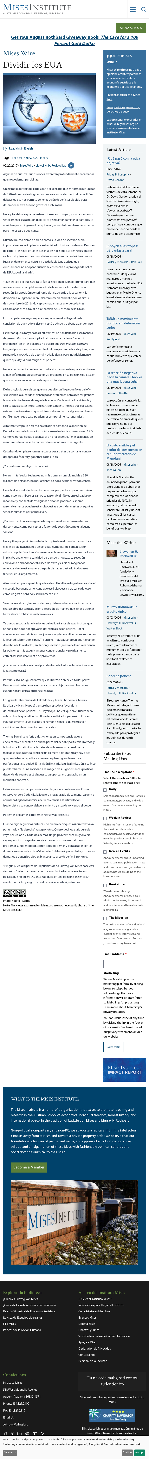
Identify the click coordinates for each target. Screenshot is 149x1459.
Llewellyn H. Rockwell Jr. (51, 165)
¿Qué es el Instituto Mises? (95, 1299)
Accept (139, 1452)
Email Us (8, 1417)
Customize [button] (10, 1452)
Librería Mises (86, 1324)
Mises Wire (19, 54)
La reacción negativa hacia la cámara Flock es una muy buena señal (124, 377)
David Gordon (115, 180)
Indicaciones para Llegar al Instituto (101, 1305)
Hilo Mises (9, 1324)
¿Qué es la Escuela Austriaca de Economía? (29, 1305)
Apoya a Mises (87, 1342)
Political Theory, (22, 158)
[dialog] (74, 1447)
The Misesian (118, 917)
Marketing (111, 973)
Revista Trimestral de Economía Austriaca (29, 1311)
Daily (112, 789)
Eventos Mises (87, 1317)
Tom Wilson (114, 470)
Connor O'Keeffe (117, 393)
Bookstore (117, 884)
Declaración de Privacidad (94, 1348)
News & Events (119, 851)
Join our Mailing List (15, 1424)
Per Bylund (113, 339)
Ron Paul (136, 262)
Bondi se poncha (119, 676)
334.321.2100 (20, 1403)
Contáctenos (86, 1355)
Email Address (115, 954)
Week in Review (120, 817)
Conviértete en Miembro (94, 1311)
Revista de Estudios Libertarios (22, 1317)
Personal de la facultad (92, 1361)
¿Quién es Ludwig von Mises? (21, 1299)
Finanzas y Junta (88, 1330)
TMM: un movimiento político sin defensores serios (124, 323)
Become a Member (29, 1167)
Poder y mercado (117, 262)
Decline (127, 1452)
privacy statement (120, 1032)
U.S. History (40, 158)
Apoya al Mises (131, 28)
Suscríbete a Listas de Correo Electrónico (104, 1336)
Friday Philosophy (118, 174)
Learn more (110, 1007)
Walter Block (114, 628)
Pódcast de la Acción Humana (22, 1330)
